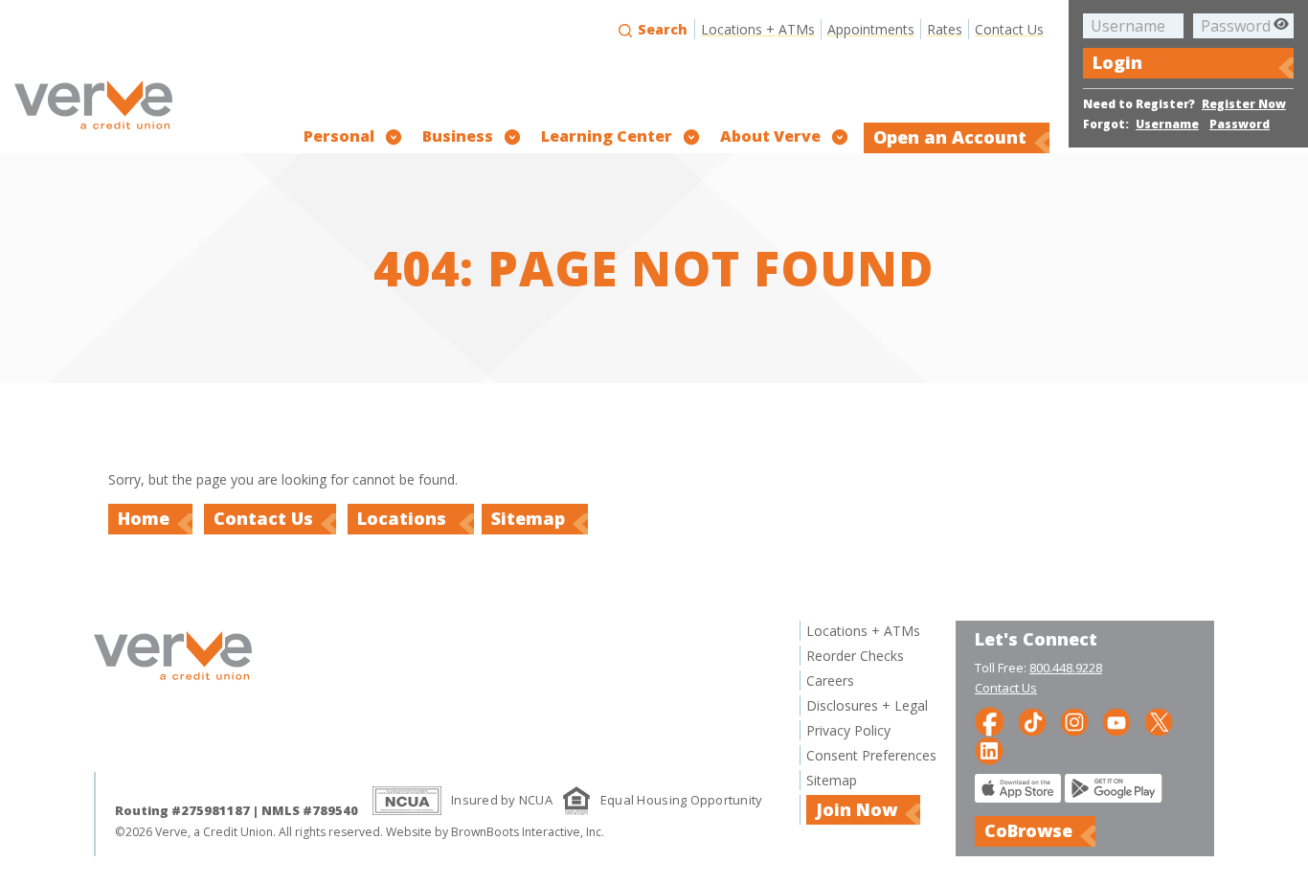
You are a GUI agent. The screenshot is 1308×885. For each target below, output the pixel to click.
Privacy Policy (848, 730)
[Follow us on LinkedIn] (989, 749)
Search (661, 29)
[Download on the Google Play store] (1113, 797)
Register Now (1244, 104)
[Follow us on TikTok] (1032, 721)
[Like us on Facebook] (989, 721)
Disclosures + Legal (867, 705)
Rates (944, 29)
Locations (404, 518)
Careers (830, 680)
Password (1239, 124)
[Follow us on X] (1158, 721)
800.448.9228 (1065, 667)
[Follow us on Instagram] (1074, 721)
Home (143, 518)
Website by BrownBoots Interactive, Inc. (495, 832)
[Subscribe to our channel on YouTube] (1116, 721)
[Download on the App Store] (1018, 797)
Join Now (856, 809)
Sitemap (528, 518)
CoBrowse (1028, 830)
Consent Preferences (871, 755)
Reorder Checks (855, 656)
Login (1117, 62)
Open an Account (949, 136)
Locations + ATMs (758, 29)
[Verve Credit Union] (93, 132)
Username (1167, 124)
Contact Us (1009, 29)
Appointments (870, 29)
